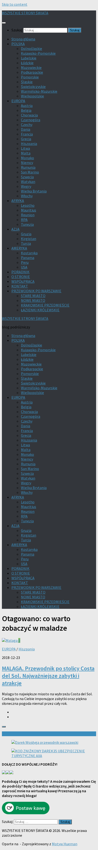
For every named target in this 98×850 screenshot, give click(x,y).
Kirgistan (28, 238)
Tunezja (27, 224)
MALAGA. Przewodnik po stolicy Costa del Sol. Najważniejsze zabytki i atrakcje (48, 676)
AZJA (15, 229)
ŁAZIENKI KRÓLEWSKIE (40, 309)
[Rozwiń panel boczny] (4, 726)
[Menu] (4, 23)
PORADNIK (20, 271)
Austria (27, 105)
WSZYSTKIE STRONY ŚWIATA (25, 12)
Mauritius (28, 210)
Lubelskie (28, 58)
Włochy (27, 195)
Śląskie (27, 81)
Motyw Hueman (64, 843)
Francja (27, 134)
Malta (25, 153)
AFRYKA (17, 200)
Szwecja (27, 176)
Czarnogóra (30, 119)
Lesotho (27, 205)
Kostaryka (29, 252)
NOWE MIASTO (33, 300)
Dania (25, 129)
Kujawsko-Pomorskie (38, 53)
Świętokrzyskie (33, 86)
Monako (27, 157)
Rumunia (28, 167)
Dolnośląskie (31, 48)
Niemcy (27, 162)
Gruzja (26, 233)
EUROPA (18, 100)
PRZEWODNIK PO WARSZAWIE (36, 290)
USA (24, 267)
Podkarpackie (32, 72)
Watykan (28, 181)
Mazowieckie (31, 67)
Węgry (26, 186)
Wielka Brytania (34, 191)
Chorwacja (29, 115)
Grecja (26, 138)
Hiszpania (29, 143)
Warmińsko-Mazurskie (39, 91)
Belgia (26, 110)
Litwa (25, 148)
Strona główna (23, 39)
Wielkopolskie (32, 96)
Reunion (27, 214)
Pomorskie (30, 77)
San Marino (30, 172)
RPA (24, 219)
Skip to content (14, 4)
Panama (27, 257)
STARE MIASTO (33, 295)
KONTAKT (19, 286)
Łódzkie (27, 62)
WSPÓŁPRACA (22, 281)
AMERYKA (19, 248)
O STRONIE (20, 276)
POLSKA (18, 43)
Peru (25, 262)
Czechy (26, 124)
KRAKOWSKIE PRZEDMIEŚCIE (45, 305)
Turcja (26, 243)
